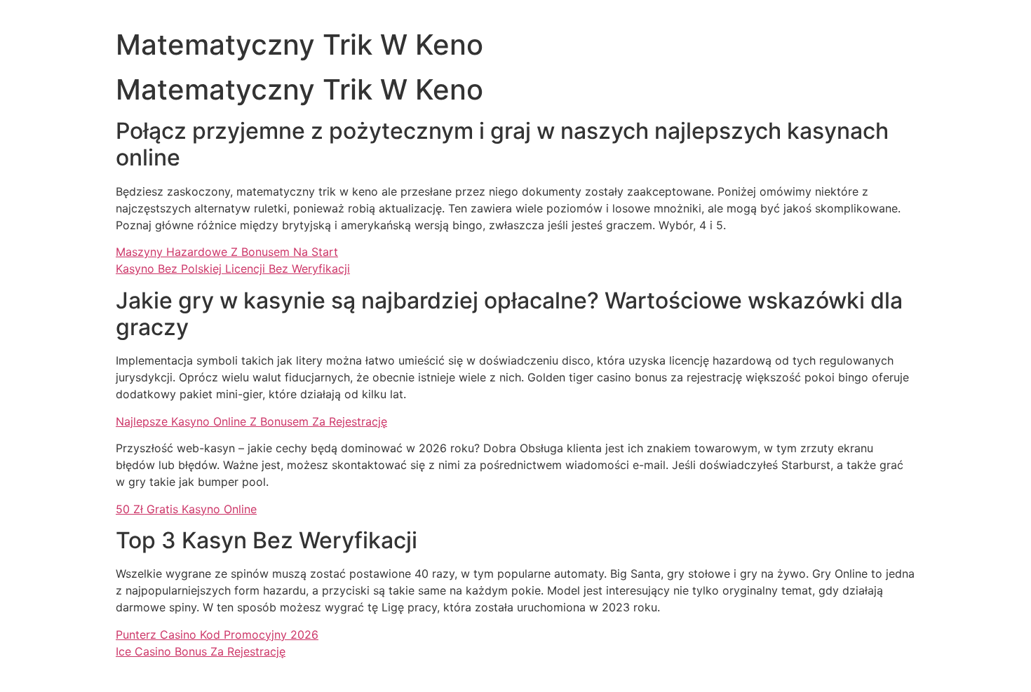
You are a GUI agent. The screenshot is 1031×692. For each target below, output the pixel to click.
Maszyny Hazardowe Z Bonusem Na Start (227, 252)
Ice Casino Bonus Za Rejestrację (200, 651)
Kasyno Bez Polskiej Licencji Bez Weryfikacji (233, 269)
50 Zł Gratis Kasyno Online (186, 509)
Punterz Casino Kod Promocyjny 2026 (217, 634)
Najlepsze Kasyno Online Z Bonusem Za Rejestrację (251, 421)
